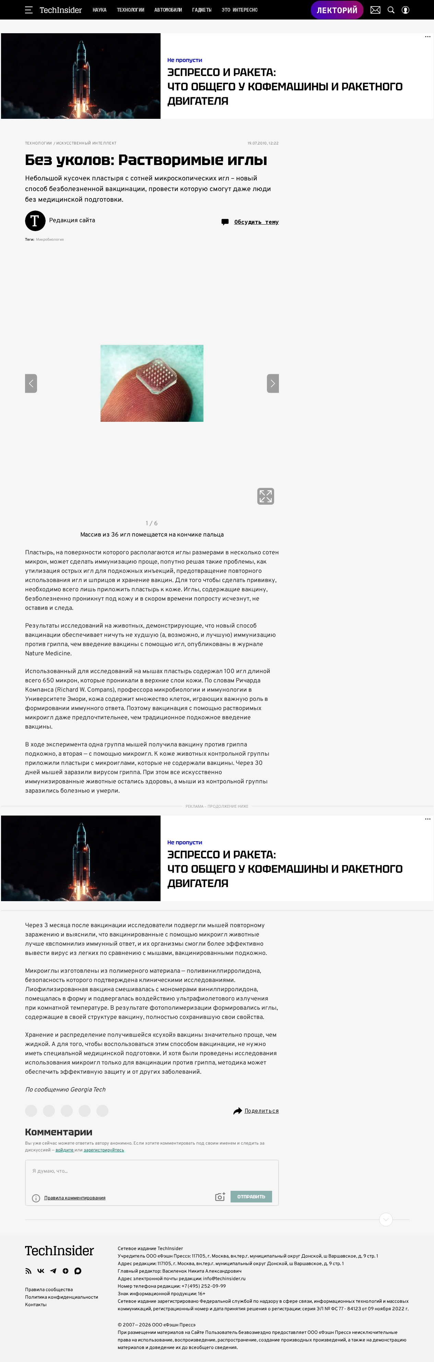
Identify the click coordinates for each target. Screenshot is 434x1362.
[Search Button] (391, 10)
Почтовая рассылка (375, 10)
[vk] (40, 1271)
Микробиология (50, 239)
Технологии (38, 143)
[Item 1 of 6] (152, 383)
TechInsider (60, 10)
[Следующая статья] (217, 1219)
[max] (77, 1271)
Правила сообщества (49, 1290)
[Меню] (29, 10)
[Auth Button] (405, 10)
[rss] (28, 1271)
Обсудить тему (256, 221)
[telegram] (53, 1271)
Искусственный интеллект (86, 143)
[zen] (65, 1271)
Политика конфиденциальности (61, 1297)
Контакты (36, 1305)
